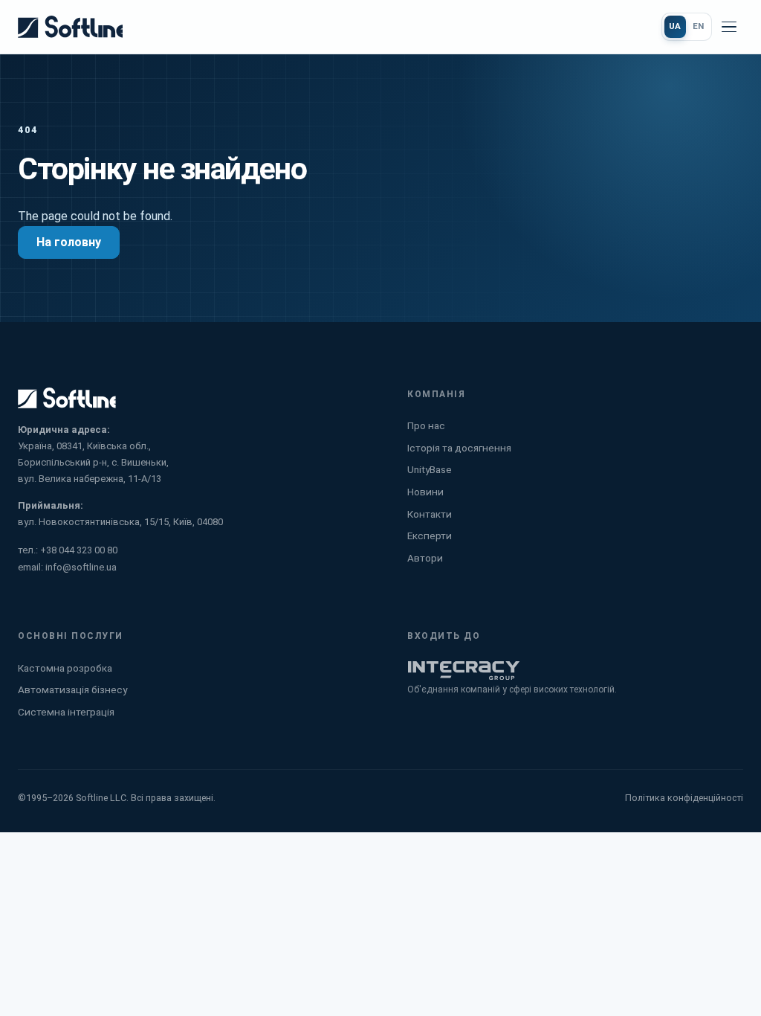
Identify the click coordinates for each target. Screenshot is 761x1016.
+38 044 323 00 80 (78, 550)
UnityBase (429, 469)
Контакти (429, 514)
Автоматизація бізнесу (72, 689)
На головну (68, 242)
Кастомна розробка (65, 668)
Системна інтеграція (66, 712)
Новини (425, 492)
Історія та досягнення (459, 448)
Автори (425, 558)
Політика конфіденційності (684, 797)
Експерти (429, 535)
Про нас (426, 425)
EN (699, 26)
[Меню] (729, 27)
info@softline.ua (81, 567)
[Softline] (70, 27)
